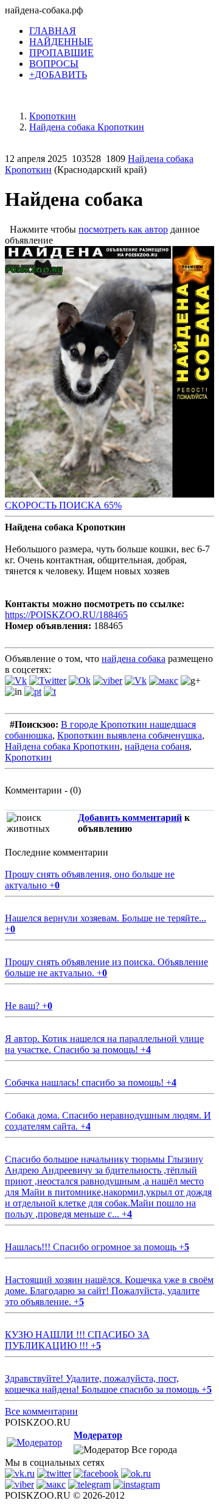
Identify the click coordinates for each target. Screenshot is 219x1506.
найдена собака (133, 658)
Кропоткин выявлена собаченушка (129, 735)
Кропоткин (28, 757)
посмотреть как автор (123, 229)
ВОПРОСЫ (53, 63)
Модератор (98, 1435)
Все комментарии (41, 1411)
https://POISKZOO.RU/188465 (66, 615)
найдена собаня (157, 746)
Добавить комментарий (130, 817)
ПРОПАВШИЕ (61, 53)
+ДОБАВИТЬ (58, 74)
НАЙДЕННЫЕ (61, 42)
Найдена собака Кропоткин (62, 746)
